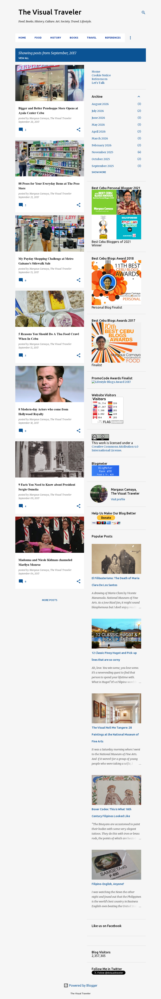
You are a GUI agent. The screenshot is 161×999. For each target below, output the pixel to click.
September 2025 (103, 166)
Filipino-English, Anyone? (108, 884)
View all (23, 58)
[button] (78, 130)
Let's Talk (98, 83)
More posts (49, 600)
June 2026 (98, 118)
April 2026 (99, 131)
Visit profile (118, 499)
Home (22, 37)
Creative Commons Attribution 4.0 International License (115, 448)
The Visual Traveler (49, 12)
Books (74, 37)
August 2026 (100, 104)
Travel (91, 37)
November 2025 (102, 152)
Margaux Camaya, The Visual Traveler (125, 491)
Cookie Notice (101, 75)
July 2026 (98, 111)
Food (38, 37)
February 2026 (102, 145)
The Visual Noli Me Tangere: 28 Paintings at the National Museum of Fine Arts (115, 734)
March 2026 (100, 138)
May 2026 (98, 124)
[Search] (143, 12)
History (55, 37)
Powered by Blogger (82, 985)
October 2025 (101, 159)
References (113, 37)
